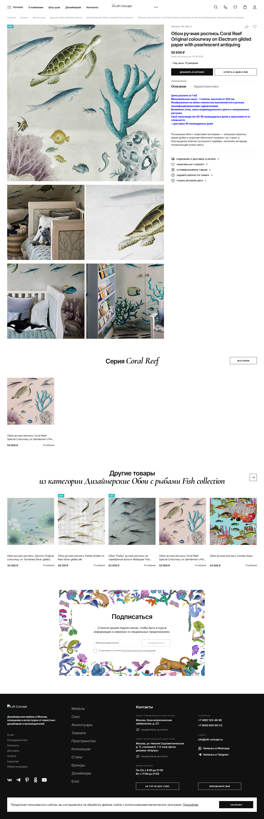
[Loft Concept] (132, 7)
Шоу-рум (54, 7)
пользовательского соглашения (139, 650)
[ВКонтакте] (9, 779)
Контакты (92, 7)
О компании (36, 7)
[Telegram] (18, 779)
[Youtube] (44, 779)
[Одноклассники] (35, 779)
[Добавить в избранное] (255, 27)
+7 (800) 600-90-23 (210, 725)
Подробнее (190, 804)
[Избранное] (235, 7)
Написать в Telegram (216, 754)
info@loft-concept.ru (210, 739)
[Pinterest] (26, 779)
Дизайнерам (73, 7)
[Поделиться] (247, 27)
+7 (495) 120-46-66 (210, 720)
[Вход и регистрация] (255, 7)
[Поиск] (216, 7)
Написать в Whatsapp (216, 748)
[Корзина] (245, 7)
